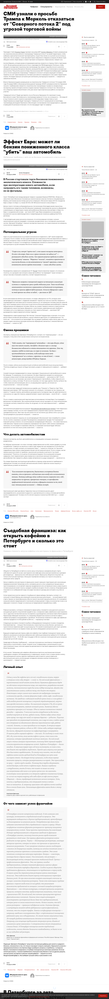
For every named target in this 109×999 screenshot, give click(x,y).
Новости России (24, 511)
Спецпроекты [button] (46, 7)
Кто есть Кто (78, 7)
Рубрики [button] (34, 7)
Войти (100, 7)
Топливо (57, 511)
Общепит (20, 970)
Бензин (94, 511)
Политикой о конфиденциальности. (38, 996)
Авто (32, 511)
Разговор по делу (11, 970)
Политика (33, 122)
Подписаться (67, 1)
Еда (38, 970)
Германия (26, 122)
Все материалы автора (23, 47)
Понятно (103, 996)
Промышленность (48, 511)
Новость (20, 122)
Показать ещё (86, 85)
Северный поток (12, 122)
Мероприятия (60, 7)
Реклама (70, 7)
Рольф (35, 271)
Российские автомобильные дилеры (43, 408)
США (39, 122)
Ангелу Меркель (47, 52)
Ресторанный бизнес (29, 970)
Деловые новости (45, 970)
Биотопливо (38, 511)
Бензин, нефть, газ (77, 511)
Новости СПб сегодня (13, 511)
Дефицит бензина (65, 511)
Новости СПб (87, 511)
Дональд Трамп (20, 52)
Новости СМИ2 (8, 133)
